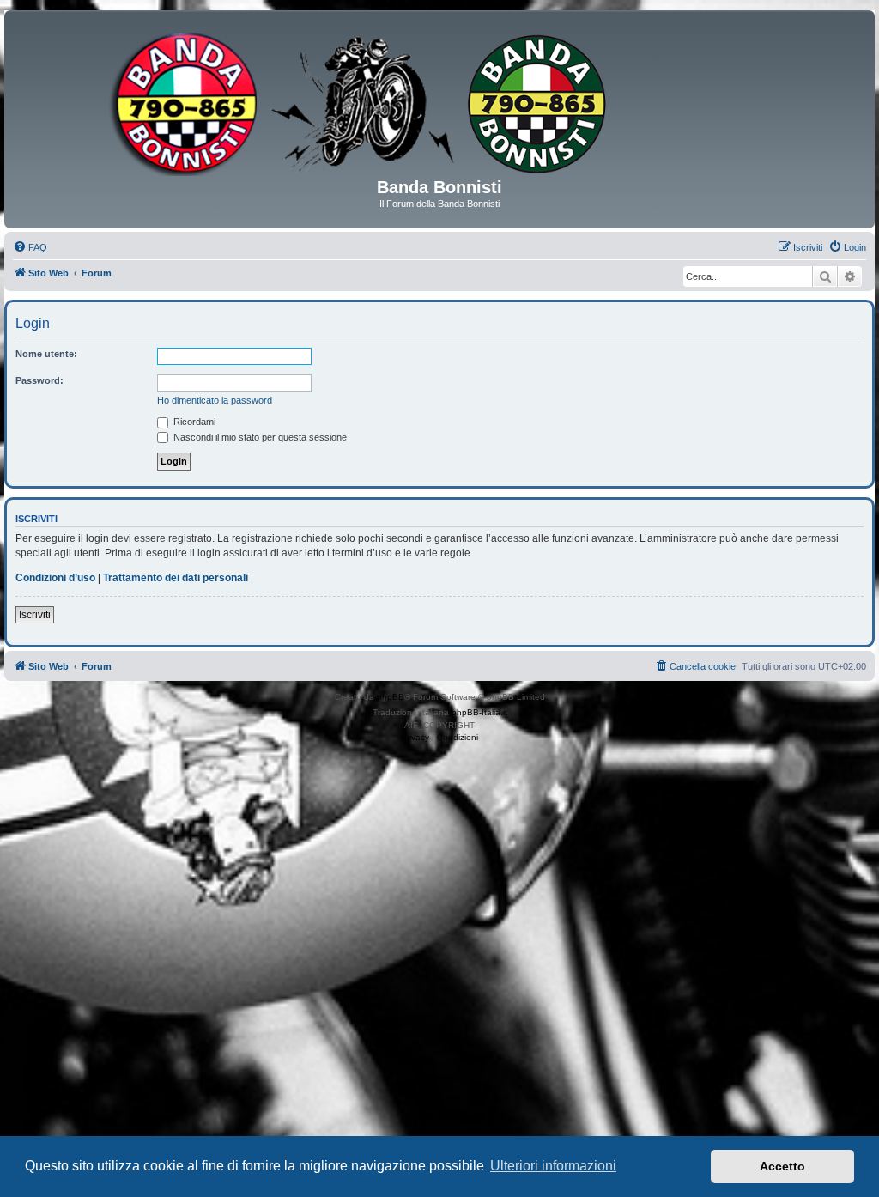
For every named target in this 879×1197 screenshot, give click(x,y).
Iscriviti (35, 615)
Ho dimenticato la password (214, 400)
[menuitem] (30, 247)
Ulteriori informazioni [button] (553, 1165)
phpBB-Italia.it (479, 712)
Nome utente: (46, 354)
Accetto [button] (782, 1166)
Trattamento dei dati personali (175, 578)
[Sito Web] (439, 100)
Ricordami (193, 421)
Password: (39, 380)
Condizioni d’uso (55, 578)
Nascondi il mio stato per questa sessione (259, 437)
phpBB (390, 697)
